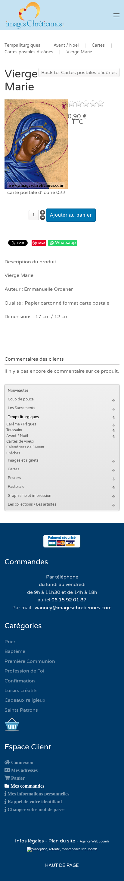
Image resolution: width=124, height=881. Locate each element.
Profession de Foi (24, 671)
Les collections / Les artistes (32, 504)
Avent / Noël (17, 436)
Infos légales (30, 841)
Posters (14, 478)
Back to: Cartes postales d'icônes (79, 73)
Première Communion (30, 661)
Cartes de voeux (20, 441)
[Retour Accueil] (35, 15)
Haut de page (62, 865)
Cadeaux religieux (25, 700)
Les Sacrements (21, 408)
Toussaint (14, 430)
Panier (18, 778)
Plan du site (61, 841)
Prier (10, 642)
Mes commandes (27, 785)
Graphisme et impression (29, 496)
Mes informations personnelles (38, 793)
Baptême (15, 651)
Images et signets (23, 460)
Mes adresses (24, 770)
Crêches (13, 453)
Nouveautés (18, 390)
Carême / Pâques (21, 424)
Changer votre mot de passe (36, 809)
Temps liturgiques (23, 417)
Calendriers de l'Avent (25, 447)
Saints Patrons (21, 710)
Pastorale (16, 486)
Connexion (22, 762)
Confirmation (20, 681)
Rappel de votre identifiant (35, 801)
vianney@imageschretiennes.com (73, 608)
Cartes (13, 469)
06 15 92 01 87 (68, 600)
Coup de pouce (21, 399)
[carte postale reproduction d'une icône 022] (36, 144)
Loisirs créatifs (21, 691)
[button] (116, 15)
